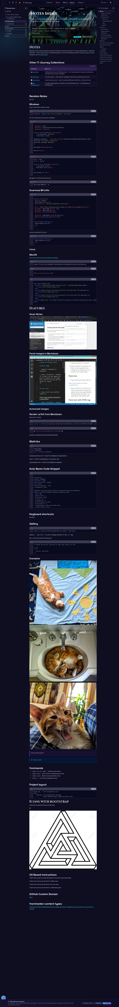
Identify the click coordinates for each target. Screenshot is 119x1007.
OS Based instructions (106, 57)
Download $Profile (107, 21)
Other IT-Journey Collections (105, 14)
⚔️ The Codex (35, 77)
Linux (103, 23)
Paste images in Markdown (105, 32)
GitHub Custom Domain (106, 59)
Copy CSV (93, 66)
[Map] (12, 2)
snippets (40, 31)
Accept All (107, 1003)
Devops (31, 99)
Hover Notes (104, 29)
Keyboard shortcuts (105, 45)
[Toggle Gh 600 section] (26, 31)
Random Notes (105, 17)
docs (30, 897)
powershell (53, 31)
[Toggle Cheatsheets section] (26, 24)
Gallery (101, 47)
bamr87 (35, 28)
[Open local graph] (3, 998)
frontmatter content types (105, 62)
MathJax (102, 41)
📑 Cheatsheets (35, 80)
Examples (103, 49)
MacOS (104, 25)
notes (35, 31)
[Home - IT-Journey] (20, 2)
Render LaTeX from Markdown (106, 38)
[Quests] (16, 2)
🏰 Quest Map (35, 72)
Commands (103, 51)
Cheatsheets (44, 55)
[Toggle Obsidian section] (26, 33)
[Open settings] (110, 3)
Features (102, 27)
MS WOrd (32, 517)
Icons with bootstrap (105, 55)
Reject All (98, 1003)
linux (59, 31)
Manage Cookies (88, 1003)
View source (36, 33)
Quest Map (85, 53)
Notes (72, 28)
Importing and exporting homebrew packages (43, 258)
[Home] (9, 2)
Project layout (104, 53)
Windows (104, 19)
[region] (65, 113)
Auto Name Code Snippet (107, 43)
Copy (94, 111)
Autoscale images (106, 35)
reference (46, 31)
